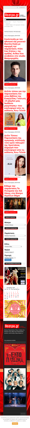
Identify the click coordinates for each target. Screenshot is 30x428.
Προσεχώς (8, 23)
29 (18, 297)
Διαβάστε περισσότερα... (10, 84)
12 (11, 293)
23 (5, 297)
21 (15, 295)
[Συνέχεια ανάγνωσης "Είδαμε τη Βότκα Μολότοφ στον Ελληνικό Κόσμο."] (15, 379)
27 (13, 297)
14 (15, 293)
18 (9, 295)
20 (13, 295)
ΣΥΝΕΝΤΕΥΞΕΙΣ (14, 82)
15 (18, 293)
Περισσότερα (15, 426)
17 (7, 295)
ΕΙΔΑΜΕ (12, 210)
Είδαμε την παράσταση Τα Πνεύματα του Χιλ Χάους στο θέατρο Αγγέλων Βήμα (13, 191)
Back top (23, 413)
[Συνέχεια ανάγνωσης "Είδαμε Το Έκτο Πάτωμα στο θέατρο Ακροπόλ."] (15, 354)
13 (13, 293)
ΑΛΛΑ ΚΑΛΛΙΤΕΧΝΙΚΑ (15, 126)
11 (9, 293)
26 (11, 297)
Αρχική (14, 21)
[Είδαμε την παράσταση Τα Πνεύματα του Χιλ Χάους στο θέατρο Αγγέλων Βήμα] (15, 203)
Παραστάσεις (20, 21)
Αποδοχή (15, 423)
